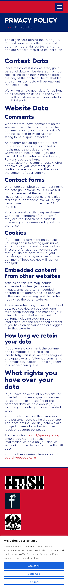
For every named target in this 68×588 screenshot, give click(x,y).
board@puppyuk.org (43, 435)
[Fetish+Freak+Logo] (24, 482)
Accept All (34, 565)
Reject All (34, 581)
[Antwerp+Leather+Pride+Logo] (13, 522)
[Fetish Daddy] (12, 501)
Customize (34, 573)
